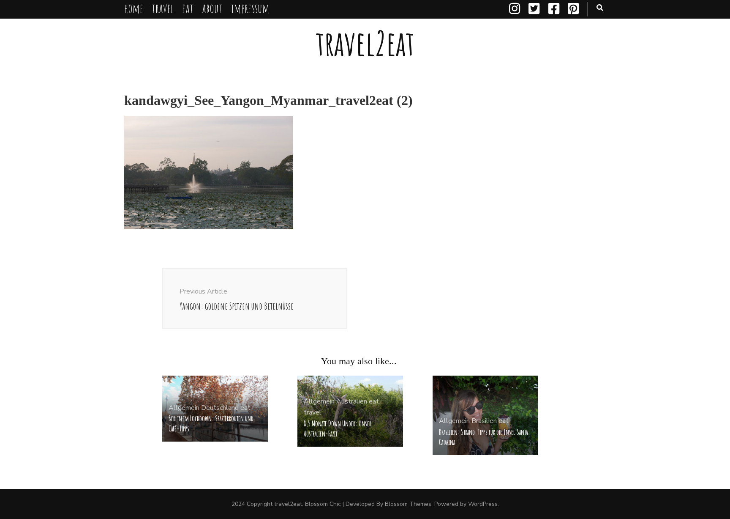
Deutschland (220, 407)
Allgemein (184, 407)
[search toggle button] (600, 7)
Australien (351, 401)
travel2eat (365, 43)
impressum (250, 8)
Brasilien (484, 421)
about (212, 8)
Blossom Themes (408, 504)
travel (163, 8)
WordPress (483, 504)
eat (187, 8)
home (133, 8)
